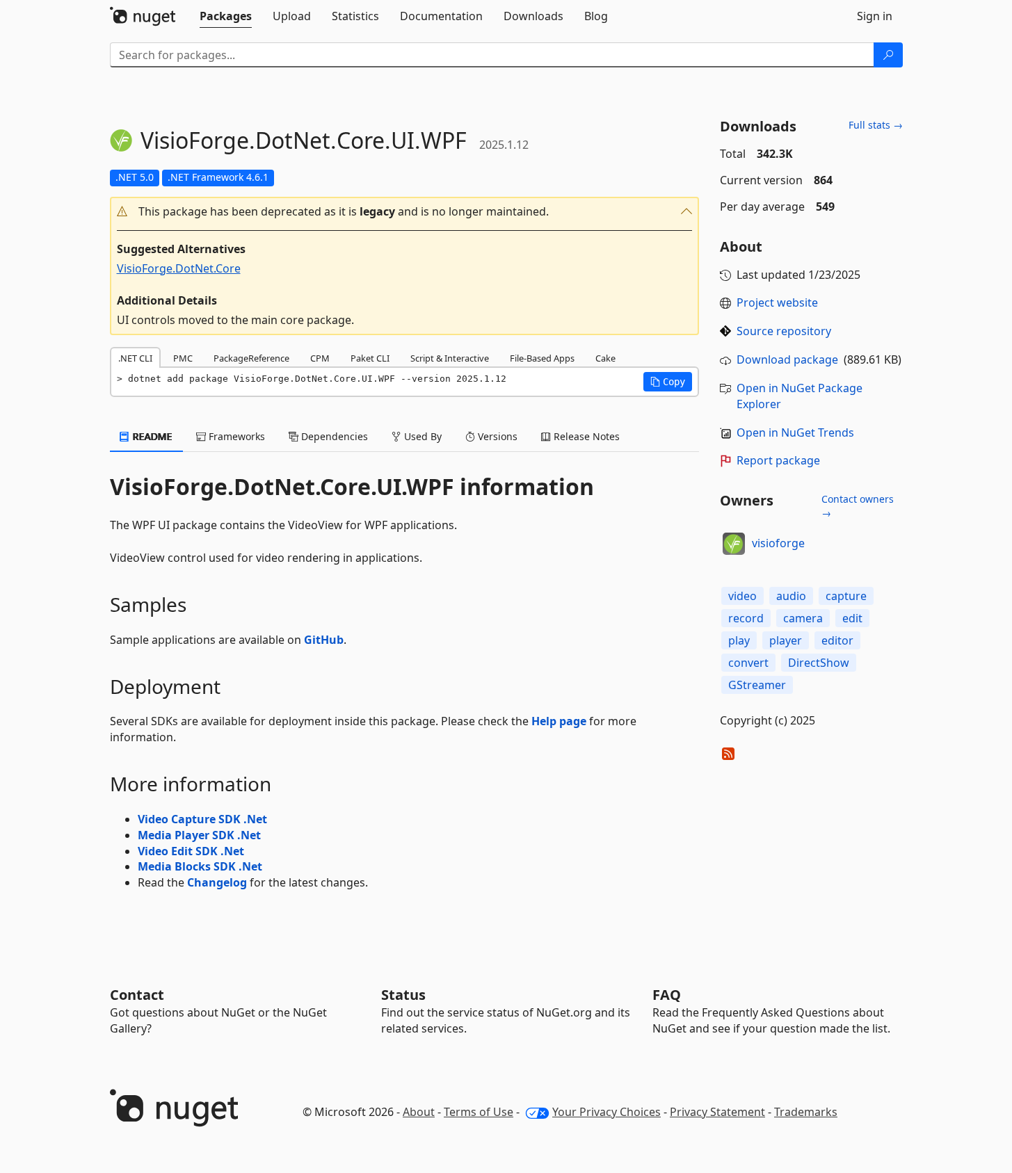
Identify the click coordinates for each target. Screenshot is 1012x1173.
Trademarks (805, 1111)
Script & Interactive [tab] (449, 358)
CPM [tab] (320, 358)
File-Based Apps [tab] (542, 358)
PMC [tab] (183, 358)
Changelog (217, 882)
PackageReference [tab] (251, 358)
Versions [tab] (496, 436)
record (746, 618)
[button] (405, 212)
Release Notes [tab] (585, 436)
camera (803, 618)
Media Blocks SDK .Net (200, 866)
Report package (778, 460)
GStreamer (757, 685)
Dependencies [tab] (333, 436)
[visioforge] (733, 543)
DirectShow (818, 662)
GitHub (324, 639)
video (742, 596)
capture (846, 596)
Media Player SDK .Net (199, 835)
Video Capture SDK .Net (202, 819)
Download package (787, 359)
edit (852, 618)
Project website (777, 302)
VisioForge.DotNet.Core (179, 268)
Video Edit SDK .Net (191, 851)
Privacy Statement (717, 1111)
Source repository (784, 331)
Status (403, 994)
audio (791, 596)
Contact (137, 994)
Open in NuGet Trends (795, 432)
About (419, 1111)
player (785, 640)
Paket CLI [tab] (370, 358)
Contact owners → (857, 505)
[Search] (888, 54)
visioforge (778, 543)
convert (748, 662)
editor (837, 640)
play (739, 640)
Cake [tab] (605, 358)
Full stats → (876, 124)
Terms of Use (478, 1111)
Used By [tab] (421, 436)
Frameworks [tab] (235, 436)
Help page (558, 721)
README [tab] (151, 436)
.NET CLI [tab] (135, 358)
